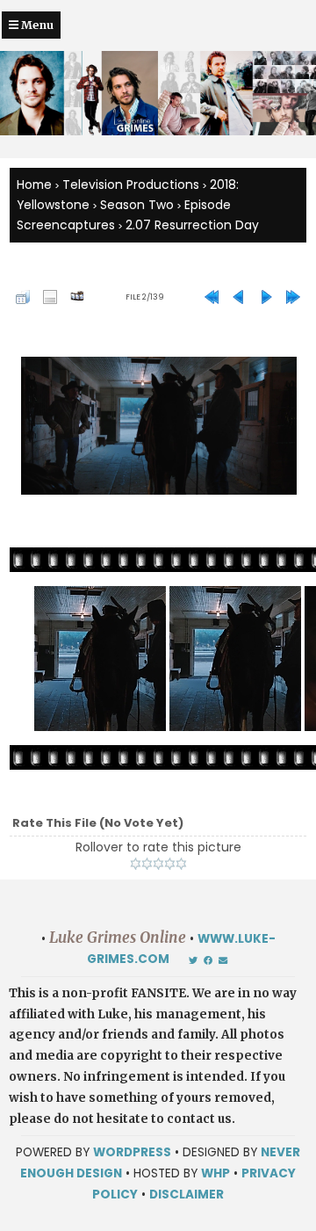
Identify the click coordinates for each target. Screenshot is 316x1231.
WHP (215, 1173)
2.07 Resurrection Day (192, 225)
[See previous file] (238, 297)
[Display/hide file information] (50, 297)
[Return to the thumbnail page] (22, 297)
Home (34, 184)
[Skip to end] (293, 297)
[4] (170, 864)
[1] (135, 864)
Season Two (137, 205)
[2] (147, 864)
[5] (181, 864)
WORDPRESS (132, 1152)
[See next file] (266, 297)
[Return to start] (211, 297)
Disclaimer (186, 1194)
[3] (158, 864)
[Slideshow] (77, 297)
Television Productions (130, 184)
